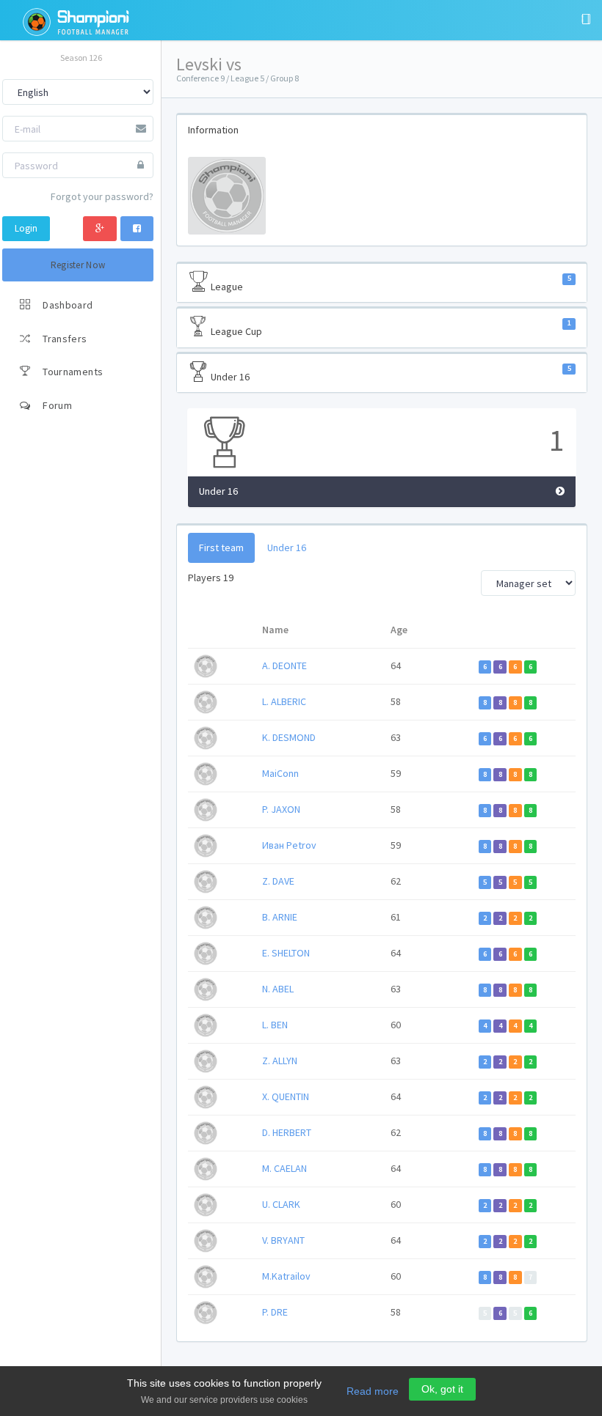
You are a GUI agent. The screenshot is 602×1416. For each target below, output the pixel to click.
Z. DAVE (278, 881)
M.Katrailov (286, 1276)
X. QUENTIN (285, 1096)
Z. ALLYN (279, 1060)
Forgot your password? (102, 196)
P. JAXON (281, 809)
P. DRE (275, 1312)
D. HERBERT (286, 1132)
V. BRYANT (283, 1240)
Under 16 (389, 373)
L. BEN (275, 1024)
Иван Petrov (289, 845)
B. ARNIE (279, 916)
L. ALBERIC (284, 701)
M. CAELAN (284, 1168)
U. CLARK (281, 1204)
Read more (373, 1391)
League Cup (389, 328)
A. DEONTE (284, 665)
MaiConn (280, 773)
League (389, 283)
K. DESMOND (289, 737)
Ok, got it (442, 1389)
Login (26, 228)
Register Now (78, 265)
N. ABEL (278, 988)
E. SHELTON (286, 952)
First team (221, 547)
